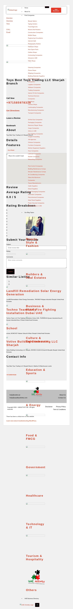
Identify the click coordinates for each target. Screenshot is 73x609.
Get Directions (12, 111)
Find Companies (29, 15)
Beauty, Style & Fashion (32, 242)
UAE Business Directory (32, 598)
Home (26, 8)
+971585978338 (11, 375)
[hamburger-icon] (47, 7)
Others (31, 590)
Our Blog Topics (29, 212)
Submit (10, 271)
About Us (27, 11)
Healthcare (34, 495)
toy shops (11, 150)
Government (35, 467)
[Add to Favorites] (6, 122)
